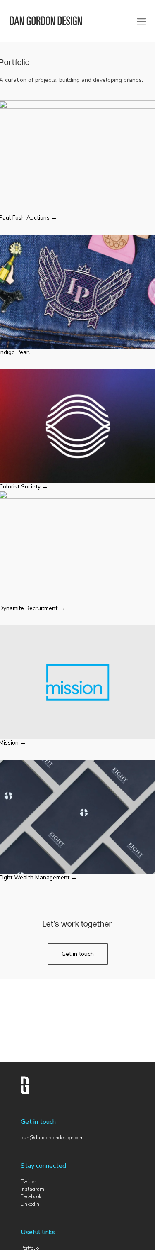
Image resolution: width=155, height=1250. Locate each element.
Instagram (32, 1189)
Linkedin (30, 1204)
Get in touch (78, 954)
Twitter (28, 1181)
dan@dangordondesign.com (52, 1137)
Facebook (31, 1196)
